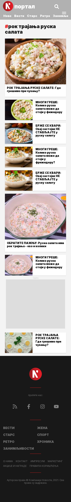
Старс (32, 16)
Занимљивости (18, 448)
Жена (42, 428)
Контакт (22, 461)
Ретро (45, 16)
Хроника (45, 442)
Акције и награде (15, 466)
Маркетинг (55, 461)
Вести (19, 16)
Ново (7, 16)
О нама (8, 461)
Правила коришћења (44, 466)
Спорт (43, 435)
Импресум (38, 461)
